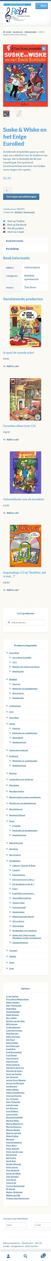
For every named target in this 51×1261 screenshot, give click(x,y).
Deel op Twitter (16, 221)
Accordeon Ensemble (21, 657)
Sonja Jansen (12, 1167)
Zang (11, 968)
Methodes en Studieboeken (24, 688)
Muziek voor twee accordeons (26, 667)
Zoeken (25, 1256)
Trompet (13, 950)
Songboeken (14, 861)
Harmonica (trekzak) (18, 750)
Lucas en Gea (12, 1114)
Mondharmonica (16, 791)
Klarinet (13, 773)
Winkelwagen (39, 1254)
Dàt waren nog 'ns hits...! (23, 879)
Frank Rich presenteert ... (23, 893)
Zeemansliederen (20, 942)
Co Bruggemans (13, 1027)
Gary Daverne (12, 1058)
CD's (14, 662)
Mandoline (14, 785)
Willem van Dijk (13, 1195)
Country (16, 870)
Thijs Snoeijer (12, 1176)
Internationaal (19, 907)
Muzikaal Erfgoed (17, 815)
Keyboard (13, 756)
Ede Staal (10, 1039)
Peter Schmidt (12, 1148)
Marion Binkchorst (14, 1124)
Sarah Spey (11, 1161)
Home (8, 32)
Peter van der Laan (14, 1152)
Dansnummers (18, 875)
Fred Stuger (11, 1055)
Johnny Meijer (12, 1089)
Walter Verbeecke (14, 1192)
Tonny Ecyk (11, 1183)
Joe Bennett (11, 1086)
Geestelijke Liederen (21, 898)
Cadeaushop (15, 706)
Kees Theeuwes (13, 1102)
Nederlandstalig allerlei (23, 916)
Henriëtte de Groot (15, 1067)
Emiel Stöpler (12, 1043)
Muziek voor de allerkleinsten (22, 803)
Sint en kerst (18, 693)
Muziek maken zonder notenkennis (25, 797)
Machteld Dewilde (14, 1117)
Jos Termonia (12, 1099)
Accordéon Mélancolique (17, 999)
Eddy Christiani (13, 1036)
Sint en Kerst (18, 921)
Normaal (10, 1139)
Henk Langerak (13, 1064)
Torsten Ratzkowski (15, 1186)
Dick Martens (12, 1033)
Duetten (16, 684)
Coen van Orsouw (14, 1030)
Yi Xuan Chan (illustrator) (17, 1198)
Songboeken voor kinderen (24, 930)
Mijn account (8, 1256)
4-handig (16, 826)
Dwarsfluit (14, 717)
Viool (11, 962)
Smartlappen (18, 926)
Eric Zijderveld (12, 1046)
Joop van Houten (13, 1096)
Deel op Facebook (16, 224)
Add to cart (13, 366)
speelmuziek (31, 279)
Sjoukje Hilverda (13, 1164)
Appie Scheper (12, 1015)
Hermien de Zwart (14, 1071)
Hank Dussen (12, 1061)
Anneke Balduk (13, 1012)
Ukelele (12, 956)
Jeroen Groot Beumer (16, 1080)
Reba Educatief (16, 843)
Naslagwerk (17, 737)
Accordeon (14, 653)
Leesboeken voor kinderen (21, 779)
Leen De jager (12, 1105)
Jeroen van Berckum (15, 1083)
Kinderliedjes (18, 912)
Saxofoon (13, 849)
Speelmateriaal (19, 742)
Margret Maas (12, 1120)
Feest (15, 889)
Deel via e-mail (15, 231)
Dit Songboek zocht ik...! (23, 884)
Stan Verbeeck (12, 1170)
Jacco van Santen (13, 1074)
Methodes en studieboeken (24, 733)
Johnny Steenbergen (15, 1092)
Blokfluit (18, 32)
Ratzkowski (11, 1155)
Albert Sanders (13, 1002)
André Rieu (11, 1008)
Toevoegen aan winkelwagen (21, 196)
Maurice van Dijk (13, 1133)
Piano (11, 821)
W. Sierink (10, 1189)
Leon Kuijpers (12, 1111)
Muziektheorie (16, 809)
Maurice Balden (13, 1130)
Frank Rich (11, 1049)
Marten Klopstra (13, 1127)
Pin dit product (15, 228)
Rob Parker (11, 1158)
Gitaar (12, 724)
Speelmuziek (30, 32)
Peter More (11, 1145)
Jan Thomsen (12, 1077)
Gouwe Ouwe (18, 903)
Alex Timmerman (13, 1005)
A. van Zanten (12, 996)
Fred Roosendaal (13, 1052)
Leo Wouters (12, 1108)
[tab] (25, 241)
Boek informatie (14, 241)
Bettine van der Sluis (15, 1021)
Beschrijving (12, 248)
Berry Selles (11, 1018)
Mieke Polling (12, 1136)
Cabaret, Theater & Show (23, 865)
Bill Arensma (11, 1024)
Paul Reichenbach (14, 1142)
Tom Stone (30, 287)
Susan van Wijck (13, 1173)
